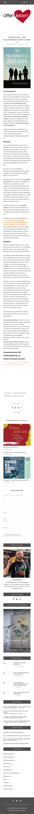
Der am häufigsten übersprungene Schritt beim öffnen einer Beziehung (21, 684)
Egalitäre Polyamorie (20, 393)
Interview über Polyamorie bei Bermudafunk (21, 693)
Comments (17, 403)
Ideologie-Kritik (7, 770)
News (5, 779)
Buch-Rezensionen (17, 34)
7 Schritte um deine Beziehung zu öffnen (15, 716)
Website (5, 527)
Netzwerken (6, 776)
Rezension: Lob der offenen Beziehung (14, 452)
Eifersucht (6, 766)
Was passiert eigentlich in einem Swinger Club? (17, 706)
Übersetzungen (7, 785)
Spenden (23, 810)
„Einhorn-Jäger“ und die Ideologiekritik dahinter (16, 721)
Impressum (23, 808)
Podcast (5, 782)
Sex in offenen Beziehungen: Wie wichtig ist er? (21, 673)
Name (5, 512)
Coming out (6, 763)
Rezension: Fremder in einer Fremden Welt (15, 480)
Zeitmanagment (8, 789)
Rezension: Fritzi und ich (10, 447)
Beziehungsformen (8, 757)
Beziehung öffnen (8, 754)
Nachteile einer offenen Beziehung (20, 663)
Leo (18, 412)
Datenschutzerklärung (14, 810)
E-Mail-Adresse (6, 520)
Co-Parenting (8, 393)
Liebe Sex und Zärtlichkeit (10, 773)
